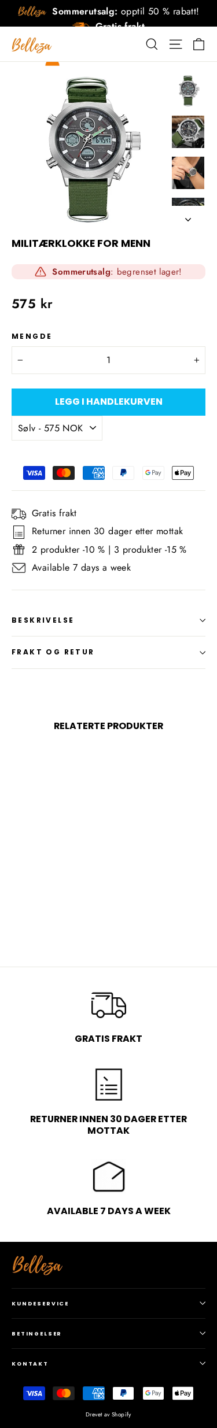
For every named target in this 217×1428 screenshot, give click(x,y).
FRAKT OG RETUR (53, 652)
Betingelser (37, 1333)
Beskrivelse (43, 620)
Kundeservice (40, 1303)
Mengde (32, 336)
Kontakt (30, 1363)
